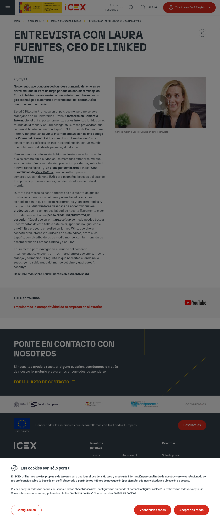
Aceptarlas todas (191, 510)
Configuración (26, 510)
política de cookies (125, 493)
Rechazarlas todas (153, 510)
